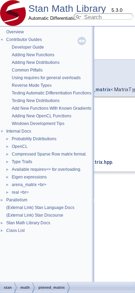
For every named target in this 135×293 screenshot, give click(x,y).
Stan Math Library (67, 8)
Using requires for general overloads (46, 77)
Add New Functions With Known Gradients (51, 108)
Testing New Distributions (36, 100)
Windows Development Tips (38, 123)
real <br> (20, 192)
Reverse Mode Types (32, 85)
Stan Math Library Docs (28, 222)
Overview (15, 32)
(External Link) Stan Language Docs (40, 207)
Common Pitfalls (27, 70)
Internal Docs (18, 131)
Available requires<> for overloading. (46, 169)
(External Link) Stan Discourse (34, 215)
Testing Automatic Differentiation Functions (51, 93)
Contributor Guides (24, 39)
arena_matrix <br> (29, 184)
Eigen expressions (29, 177)
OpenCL (20, 146)
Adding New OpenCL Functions (41, 116)
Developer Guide (28, 47)
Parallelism (16, 200)
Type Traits (22, 161)
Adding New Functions (33, 54)
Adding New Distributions (36, 62)
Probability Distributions (34, 138)
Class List (15, 230)
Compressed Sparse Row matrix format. (49, 154)
